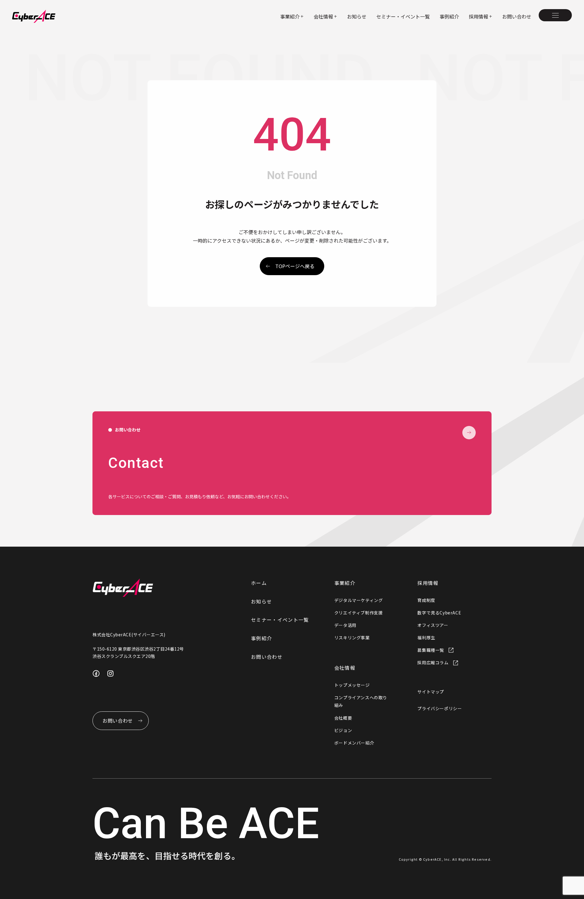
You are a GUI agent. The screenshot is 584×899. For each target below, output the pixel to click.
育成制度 (426, 600)
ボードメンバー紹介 (354, 743)
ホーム (259, 582)
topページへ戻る (295, 266)
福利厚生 (426, 637)
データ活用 (345, 625)
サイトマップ (430, 692)
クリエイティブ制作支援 (358, 613)
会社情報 (344, 667)
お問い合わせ (516, 16)
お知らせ (357, 16)
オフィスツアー (432, 625)
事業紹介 (344, 582)
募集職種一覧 (430, 650)
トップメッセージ (352, 685)
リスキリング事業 (352, 637)
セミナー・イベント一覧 (403, 16)
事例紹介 (449, 16)
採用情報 (427, 582)
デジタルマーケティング (358, 600)
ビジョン (343, 730)
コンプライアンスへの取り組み (360, 701)
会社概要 (343, 718)
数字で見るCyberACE (439, 613)
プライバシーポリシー (439, 708)
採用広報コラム (432, 662)
